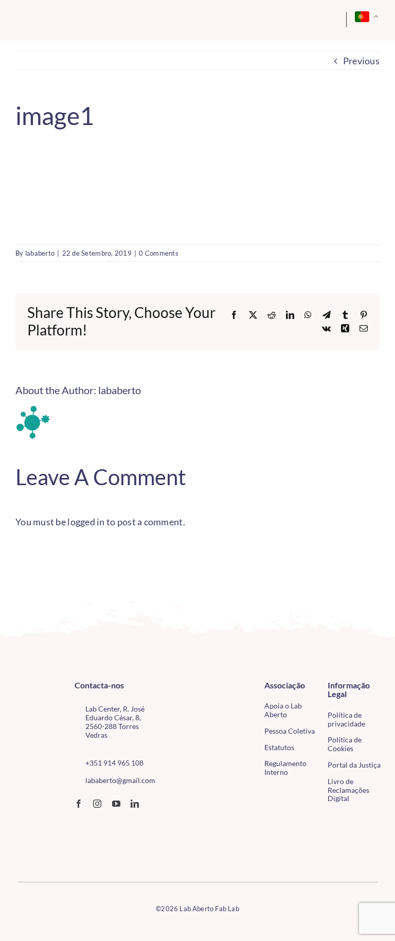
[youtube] (116, 804)
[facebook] (79, 804)
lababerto (40, 253)
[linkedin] (135, 804)
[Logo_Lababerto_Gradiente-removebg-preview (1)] (54, 19)
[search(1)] (310, 17)
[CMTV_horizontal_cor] (30, 824)
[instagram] (97, 804)
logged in (85, 521)
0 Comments (158, 253)
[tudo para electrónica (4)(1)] (30, 844)
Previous (361, 60)
